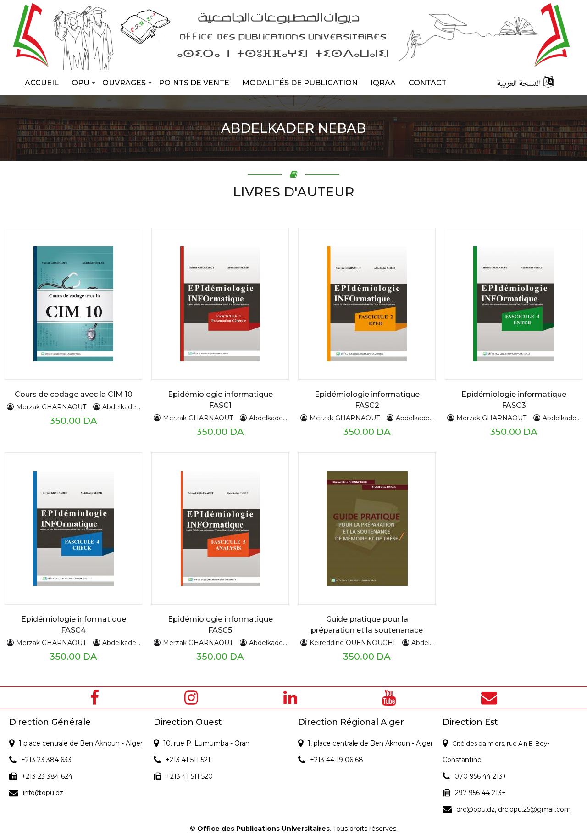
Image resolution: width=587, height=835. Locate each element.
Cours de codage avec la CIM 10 (74, 394)
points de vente (194, 82)
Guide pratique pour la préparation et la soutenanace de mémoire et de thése (367, 630)
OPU (80, 82)
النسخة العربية (519, 84)
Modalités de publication (300, 82)
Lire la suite (53, 285)
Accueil (42, 82)
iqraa (383, 82)
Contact (428, 82)
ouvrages (124, 82)
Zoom (53, 304)
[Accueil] (293, 35)
